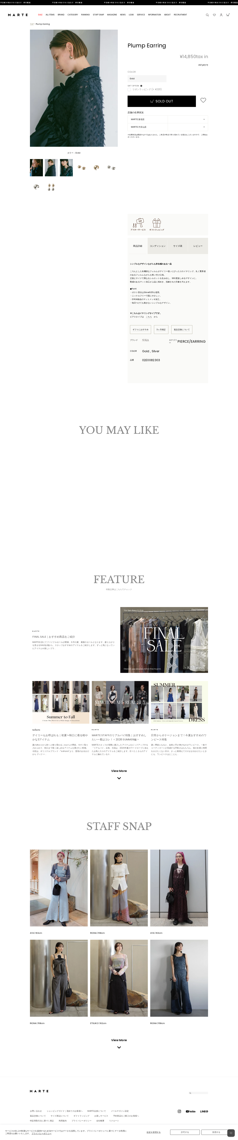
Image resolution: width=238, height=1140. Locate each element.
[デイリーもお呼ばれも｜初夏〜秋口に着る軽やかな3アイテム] (60, 702)
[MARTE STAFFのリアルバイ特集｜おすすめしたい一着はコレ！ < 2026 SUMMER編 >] (120, 702)
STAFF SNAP (98, 14)
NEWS (123, 14)
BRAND (61, 14)
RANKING (85, 14)
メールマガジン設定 (120, 1111)
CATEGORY (73, 14)
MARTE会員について (96, 1111)
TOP (32, 24)
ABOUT (167, 14)
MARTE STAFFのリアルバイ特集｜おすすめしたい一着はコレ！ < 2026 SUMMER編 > (119, 737)
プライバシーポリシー (41, 1133)
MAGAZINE (112, 14)
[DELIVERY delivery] (119, 2)
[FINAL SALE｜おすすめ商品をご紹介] (164, 640)
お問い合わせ (36, 1111)
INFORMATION (154, 14)
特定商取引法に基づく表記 (42, 1120)
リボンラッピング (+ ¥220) (147, 89)
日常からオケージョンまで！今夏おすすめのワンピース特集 (178, 737)
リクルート (114, 1120)
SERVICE (141, 14)
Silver (37, 514)
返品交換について (182, 329)
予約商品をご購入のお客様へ (126, 1115)
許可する (185, 1132)
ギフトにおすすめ (140, 329)
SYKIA (151, 340)
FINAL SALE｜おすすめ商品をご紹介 (53, 637)
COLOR (132, 71)
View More (119, 771)
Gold (34, 514)
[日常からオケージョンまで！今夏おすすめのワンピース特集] (179, 702)
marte (41, 631)
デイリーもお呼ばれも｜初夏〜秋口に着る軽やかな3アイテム (60, 737)
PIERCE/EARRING (191, 341)
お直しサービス (101, 1115)
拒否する (216, 1132)
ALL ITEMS (50, 14)
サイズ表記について (60, 1115)
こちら (149, 316)
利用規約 (63, 1120)
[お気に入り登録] (203, 100)
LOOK (131, 14)
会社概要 (100, 1120)
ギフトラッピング (81, 1115)
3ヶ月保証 (161, 329)
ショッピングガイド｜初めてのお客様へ (65, 1111)
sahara (41, 730)
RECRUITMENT (180, 14)
